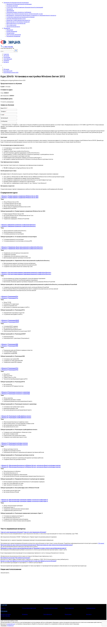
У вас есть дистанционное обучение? (12, 532)
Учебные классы (90, 608)
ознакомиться (11, 624)
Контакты (88, 614)
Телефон (3, 111)
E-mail (3, 114)
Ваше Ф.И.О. (4, 108)
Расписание (68, 614)
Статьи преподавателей (29, 608)
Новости (3, 608)
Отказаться (10, 625)
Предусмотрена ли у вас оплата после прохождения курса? (19, 545)
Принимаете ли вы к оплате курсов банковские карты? (17, 548)
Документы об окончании (50, 608)
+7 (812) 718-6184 (5, 616)
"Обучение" (101, 543)
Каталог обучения (6, 614)
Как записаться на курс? (8, 558)
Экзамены (25, 614)
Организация (4, 118)
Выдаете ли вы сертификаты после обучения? (14, 561)
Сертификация (47, 614)
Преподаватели (69, 608)
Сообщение (4, 121)
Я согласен (3, 625)
